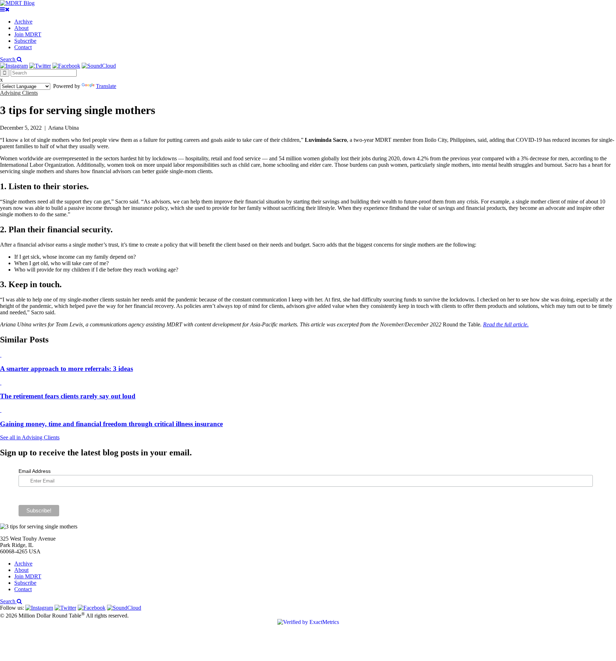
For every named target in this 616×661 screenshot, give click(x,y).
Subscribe (25, 41)
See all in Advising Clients (30, 437)
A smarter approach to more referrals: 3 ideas (66, 368)
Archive (23, 22)
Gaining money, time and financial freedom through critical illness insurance (111, 424)
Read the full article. (506, 324)
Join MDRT (27, 34)
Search (8, 59)
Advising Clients (19, 93)
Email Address (35, 471)
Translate (106, 86)
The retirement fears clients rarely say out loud (67, 396)
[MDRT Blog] (17, 3)
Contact (23, 47)
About (21, 28)
